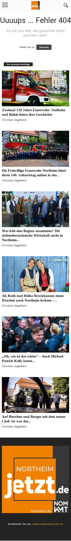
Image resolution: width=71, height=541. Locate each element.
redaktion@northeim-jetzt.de (47, 524)
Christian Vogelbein (14, 120)
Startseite (44, 47)
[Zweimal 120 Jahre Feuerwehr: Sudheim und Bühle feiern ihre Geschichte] (35, 88)
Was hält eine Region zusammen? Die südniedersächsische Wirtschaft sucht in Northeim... (32, 235)
